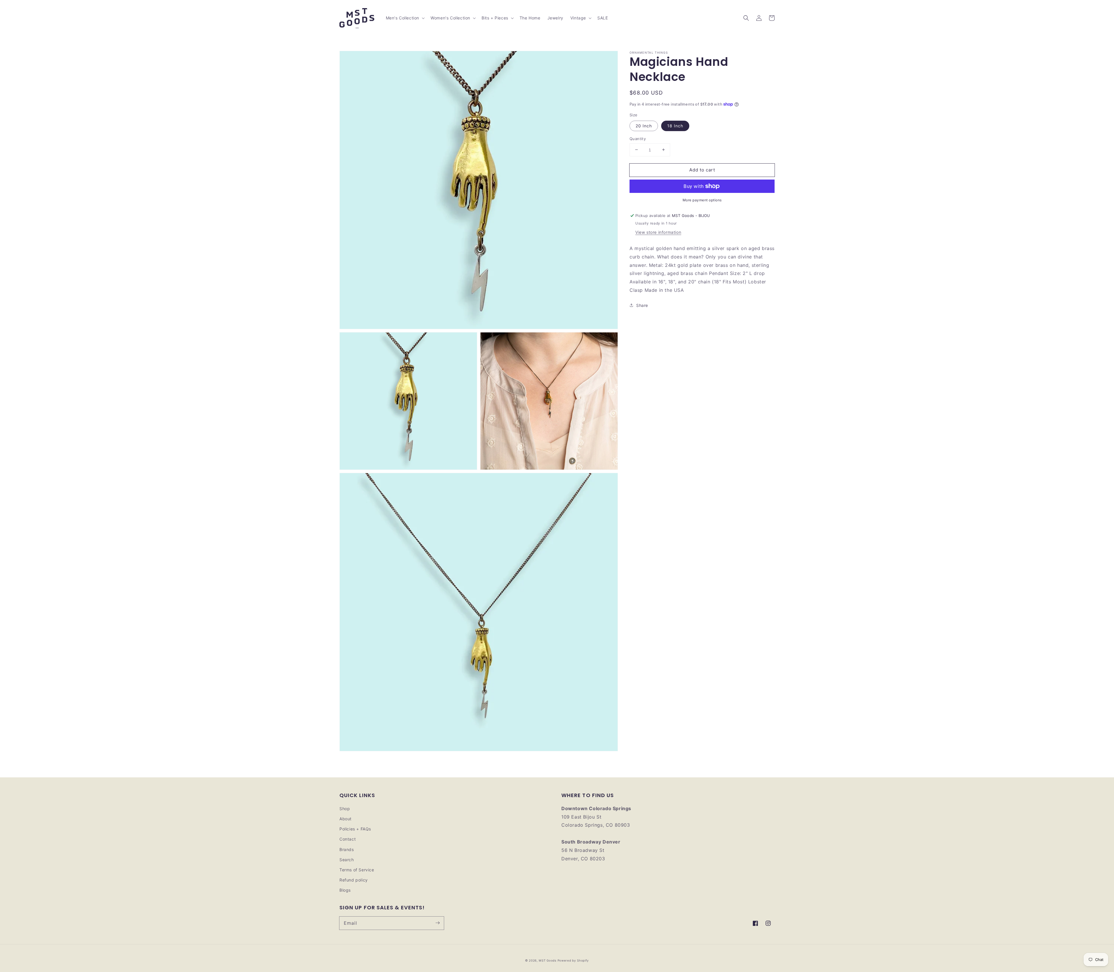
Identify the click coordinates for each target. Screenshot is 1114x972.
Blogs (345, 890)
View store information (658, 232)
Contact (347, 839)
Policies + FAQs (355, 828)
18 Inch (675, 125)
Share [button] (642, 305)
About (345, 818)
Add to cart (702, 169)
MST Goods (547, 960)
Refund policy (353, 879)
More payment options (702, 200)
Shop (344, 808)
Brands (346, 849)
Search (346, 859)
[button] (746, 18)
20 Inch (644, 125)
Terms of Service (356, 869)
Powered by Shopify (573, 960)
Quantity (638, 138)
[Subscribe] (437, 923)
